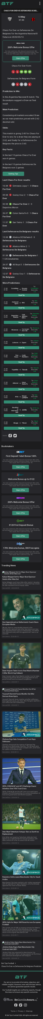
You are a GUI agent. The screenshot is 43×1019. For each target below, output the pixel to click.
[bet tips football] (7, 3)
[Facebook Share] (10, 435)
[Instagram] (25, 1006)
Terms (13, 1011)
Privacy (21, 1011)
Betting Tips (13, 174)
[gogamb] (26, 1000)
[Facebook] (15, 1006)
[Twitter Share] (15, 435)
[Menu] (38, 4)
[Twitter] (20, 1006)
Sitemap (29, 1011)
